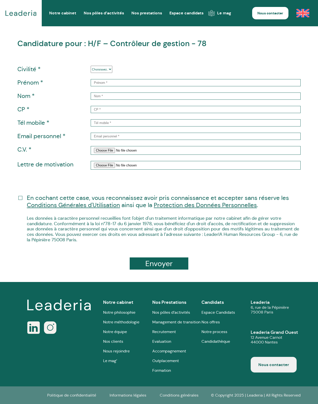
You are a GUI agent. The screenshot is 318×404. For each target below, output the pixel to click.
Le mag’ (110, 360)
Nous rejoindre (116, 351)
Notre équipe (115, 331)
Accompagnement (169, 351)
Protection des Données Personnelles (205, 205)
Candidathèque (215, 341)
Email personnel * (41, 136)
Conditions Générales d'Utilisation (73, 205)
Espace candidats (186, 13)
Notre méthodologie (121, 322)
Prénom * (30, 82)
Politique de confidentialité (71, 395)
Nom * (26, 96)
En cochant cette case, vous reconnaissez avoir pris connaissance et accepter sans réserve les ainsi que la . (163, 218)
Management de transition (176, 322)
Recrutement (164, 331)
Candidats (212, 302)
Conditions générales (179, 395)
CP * (23, 109)
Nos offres (210, 322)
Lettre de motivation (45, 164)
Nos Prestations (169, 302)
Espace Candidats (218, 312)
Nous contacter (270, 13)
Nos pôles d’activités (104, 13)
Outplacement (165, 360)
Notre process (214, 331)
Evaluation (161, 341)
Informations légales (128, 395)
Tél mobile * (33, 122)
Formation (161, 370)
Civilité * (28, 69)
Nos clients (113, 341)
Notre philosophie (119, 312)
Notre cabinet (118, 302)
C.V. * (24, 149)
